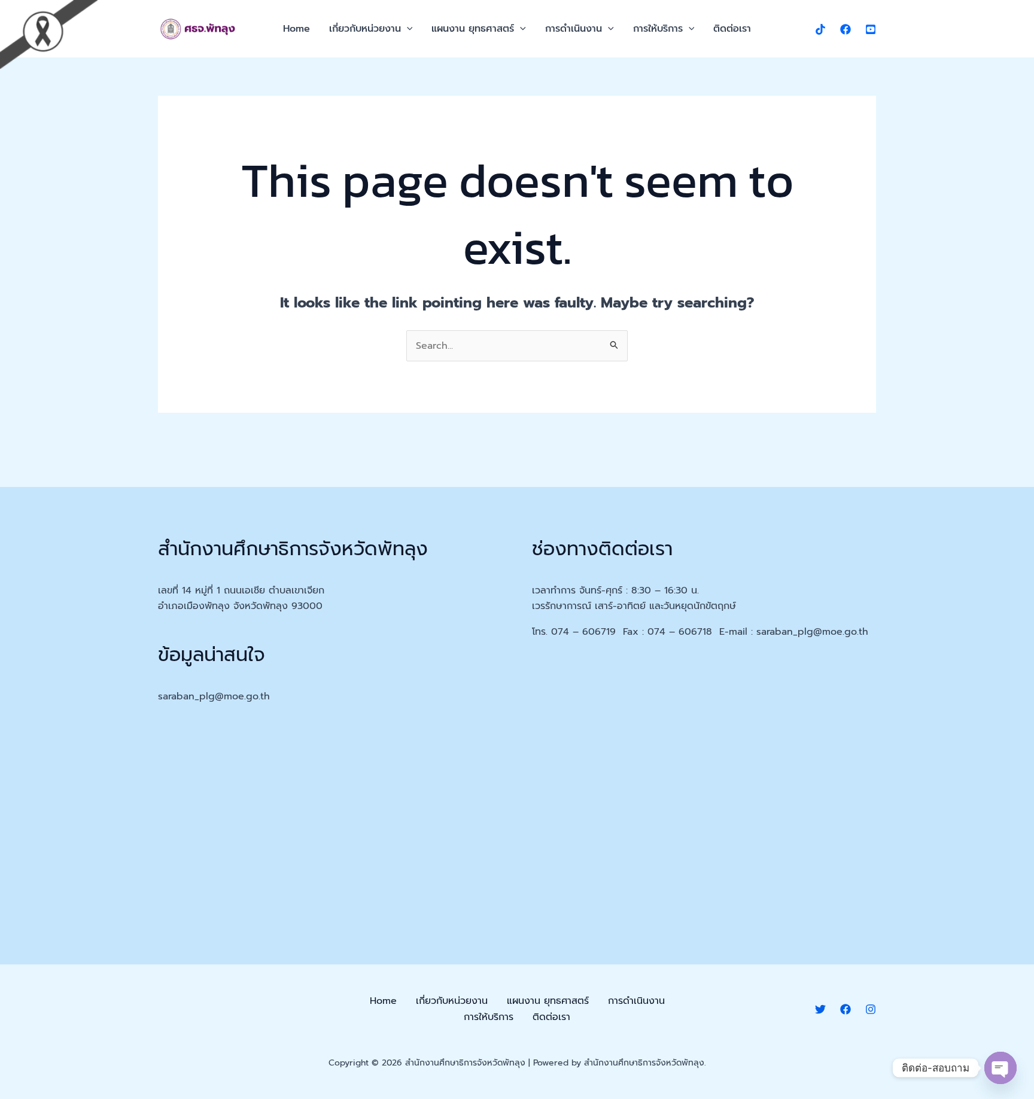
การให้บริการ (658, 29)
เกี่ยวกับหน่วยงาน (365, 29)
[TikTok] (820, 29)
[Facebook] (845, 29)
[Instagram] (870, 1009)
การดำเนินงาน (573, 29)
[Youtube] (870, 29)
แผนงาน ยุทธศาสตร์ (472, 29)
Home (296, 29)
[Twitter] (820, 1009)
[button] (407, 28)
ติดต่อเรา (732, 29)
